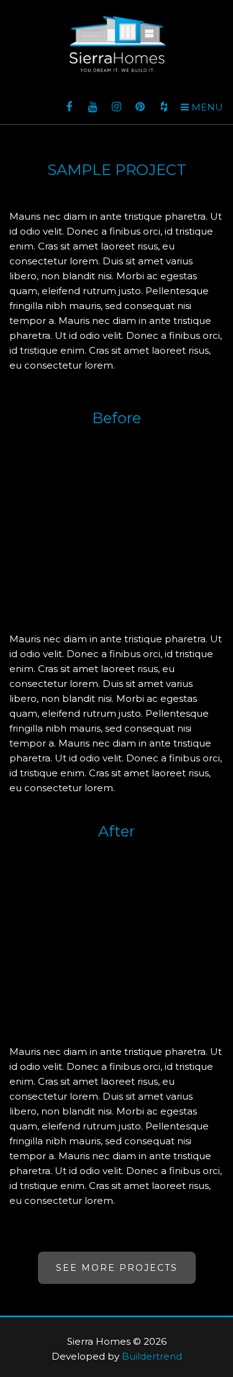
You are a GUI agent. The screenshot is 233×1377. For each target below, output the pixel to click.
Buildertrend (152, 1356)
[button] (202, 107)
